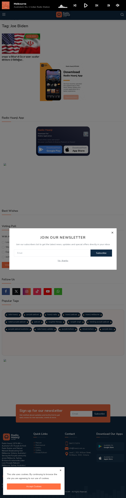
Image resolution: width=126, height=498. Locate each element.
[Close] (112, 232)
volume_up (117, 5)
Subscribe (101, 253)
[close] (60, 470)
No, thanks (63, 260)
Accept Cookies (33, 486)
